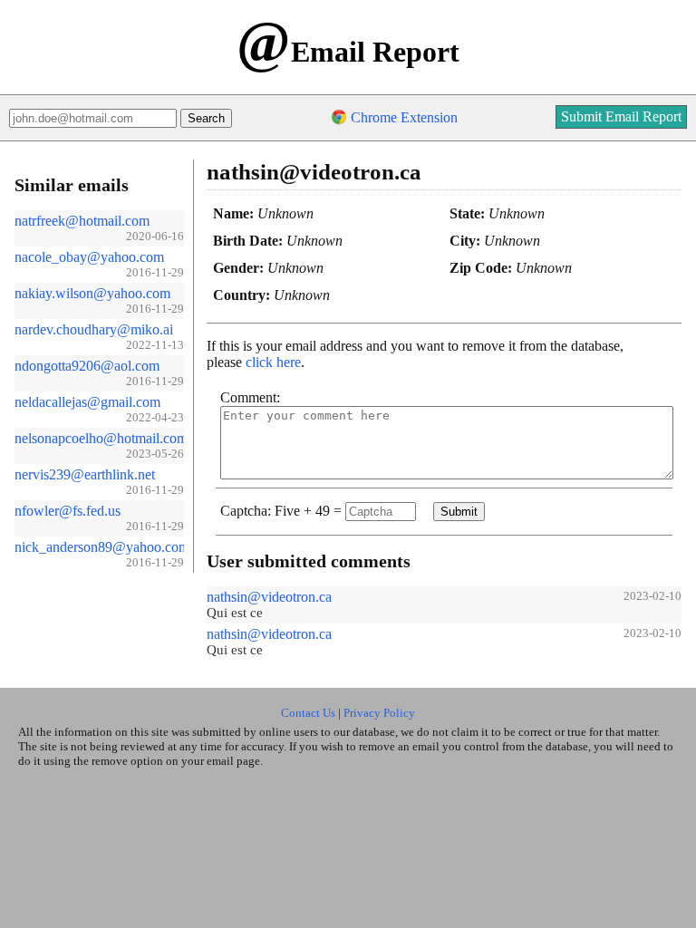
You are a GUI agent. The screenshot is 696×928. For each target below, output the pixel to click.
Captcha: (245, 510)
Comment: (250, 397)
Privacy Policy (379, 713)
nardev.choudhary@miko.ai (93, 329)
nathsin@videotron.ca (269, 596)
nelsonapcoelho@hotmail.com (101, 438)
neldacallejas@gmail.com (87, 402)
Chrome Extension (404, 117)
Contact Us (308, 713)
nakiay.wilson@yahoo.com (92, 293)
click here (273, 362)
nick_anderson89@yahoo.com (101, 547)
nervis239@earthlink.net (84, 474)
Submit (459, 511)
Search (206, 118)
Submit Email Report (621, 116)
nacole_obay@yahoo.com (89, 257)
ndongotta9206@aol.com (87, 365)
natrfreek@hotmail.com (82, 220)
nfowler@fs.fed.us (67, 510)
